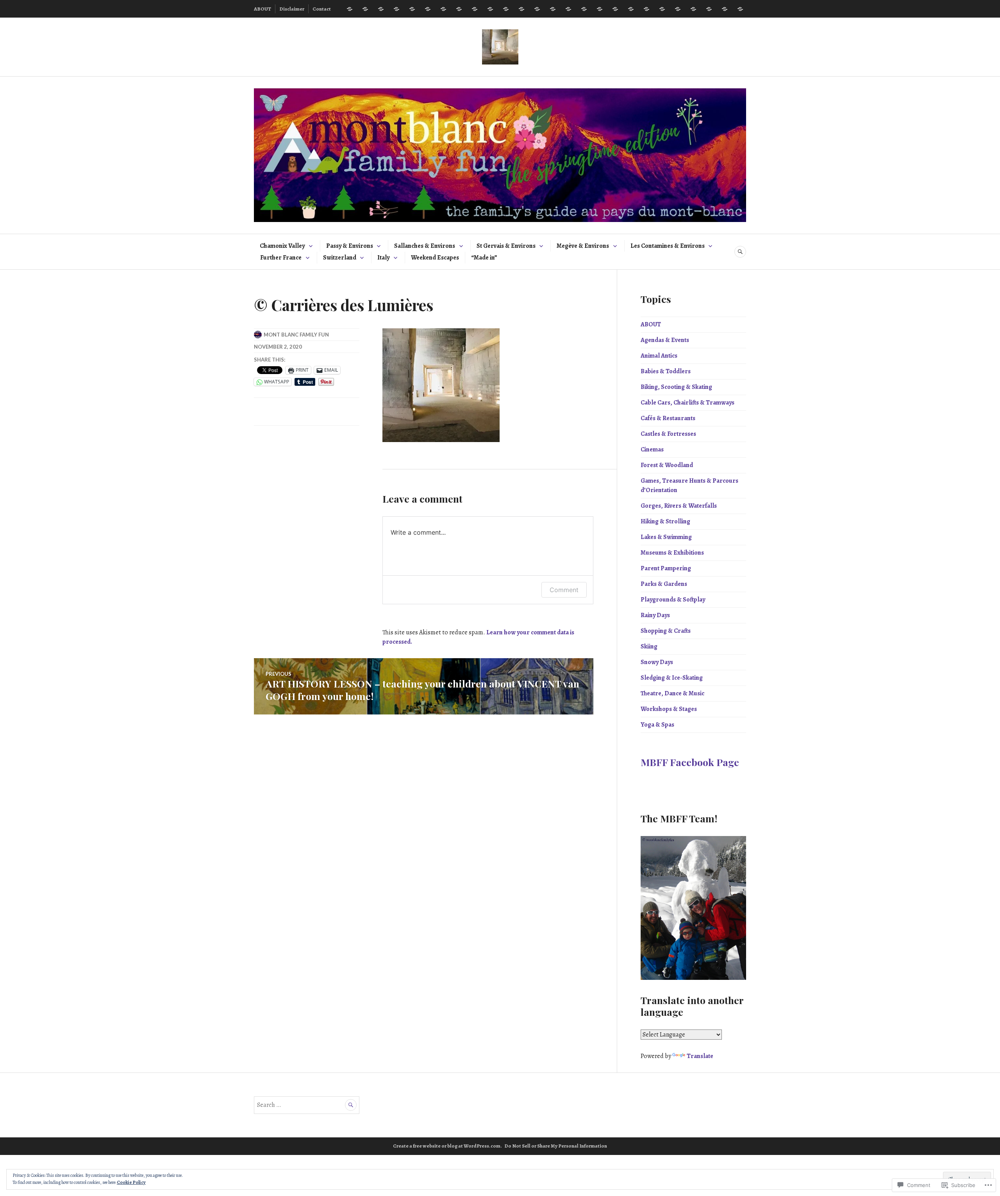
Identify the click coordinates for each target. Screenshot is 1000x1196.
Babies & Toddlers (666, 371)
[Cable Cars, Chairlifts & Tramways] (428, 9)
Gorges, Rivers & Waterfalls (679, 505)
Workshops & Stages (669, 709)
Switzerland (339, 257)
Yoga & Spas (657, 724)
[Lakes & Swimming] (553, 9)
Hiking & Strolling (665, 521)
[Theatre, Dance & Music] (709, 9)
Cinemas (652, 449)
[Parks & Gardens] (599, 9)
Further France (281, 257)
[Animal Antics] (381, 9)
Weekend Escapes (435, 257)
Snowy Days (657, 662)
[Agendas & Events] (365, 9)
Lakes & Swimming (666, 537)
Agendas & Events (665, 340)
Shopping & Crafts (666, 631)
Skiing (649, 646)
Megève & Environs (583, 246)
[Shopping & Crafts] (646, 9)
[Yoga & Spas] (740, 9)
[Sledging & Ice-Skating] (693, 9)
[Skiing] (662, 9)
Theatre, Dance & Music (672, 693)
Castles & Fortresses (668, 434)
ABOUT (262, 8)
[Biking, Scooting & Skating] (412, 9)
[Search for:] (306, 1105)
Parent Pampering (666, 568)
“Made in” (484, 257)
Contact (321, 8)
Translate (700, 1056)
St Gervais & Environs (506, 246)
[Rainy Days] (631, 9)
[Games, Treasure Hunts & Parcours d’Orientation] (506, 9)
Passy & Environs (349, 246)
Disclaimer (291, 8)
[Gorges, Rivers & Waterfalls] (521, 9)
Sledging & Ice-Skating (672, 677)
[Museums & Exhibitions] (568, 9)
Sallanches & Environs (424, 246)
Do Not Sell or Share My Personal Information (555, 1145)
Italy (383, 257)
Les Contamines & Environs (667, 246)
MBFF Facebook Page (690, 762)
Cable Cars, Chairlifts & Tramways (687, 402)
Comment (564, 590)
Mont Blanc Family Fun (296, 334)
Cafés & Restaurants (668, 418)
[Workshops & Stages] (724, 9)
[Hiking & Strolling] (537, 9)
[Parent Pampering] (584, 9)
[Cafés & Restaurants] (443, 9)
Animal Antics (659, 355)
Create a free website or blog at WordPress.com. (447, 1145)
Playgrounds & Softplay (673, 599)
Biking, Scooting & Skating (676, 387)
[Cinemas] (474, 9)
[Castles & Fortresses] (459, 9)
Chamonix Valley (282, 246)
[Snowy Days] (678, 9)
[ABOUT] (349, 9)
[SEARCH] (740, 252)
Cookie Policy (131, 1182)
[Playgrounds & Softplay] (615, 9)
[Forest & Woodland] (490, 9)
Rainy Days (655, 615)
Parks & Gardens (664, 584)
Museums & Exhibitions (672, 552)
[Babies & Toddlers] (396, 9)
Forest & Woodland (667, 465)
